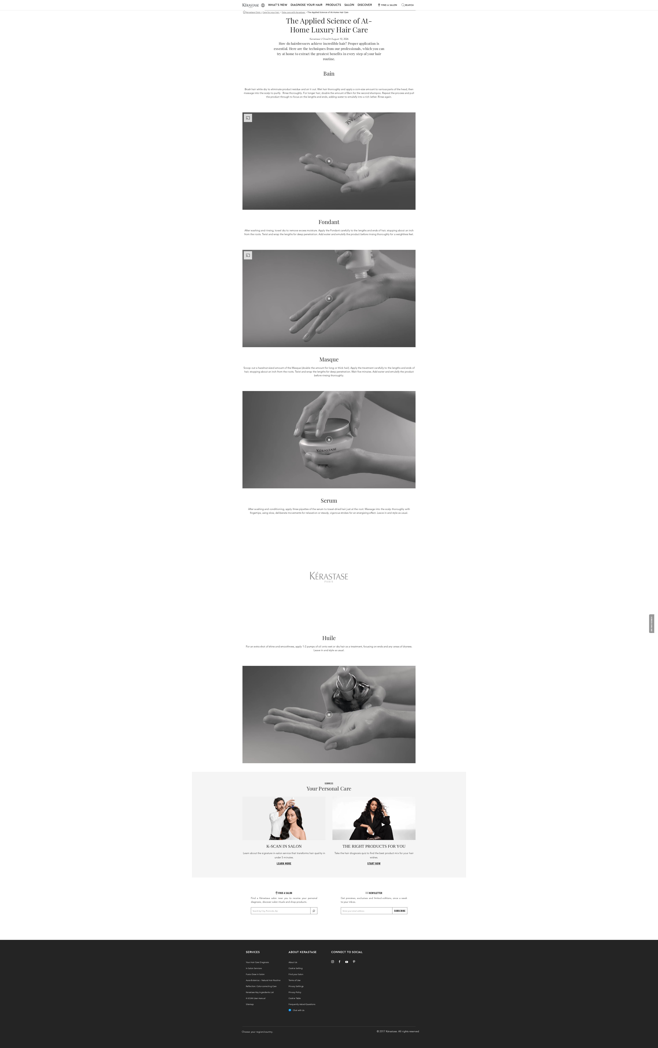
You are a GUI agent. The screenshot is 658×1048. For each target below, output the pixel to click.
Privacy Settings (296, 986)
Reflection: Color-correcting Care (261, 986)
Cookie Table (295, 998)
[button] (652, 623)
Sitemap (250, 1004)
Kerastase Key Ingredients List (260, 992)
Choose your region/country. (257, 1031)
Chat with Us (298, 1010)
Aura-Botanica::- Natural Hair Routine (263, 980)
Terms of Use (295, 980)
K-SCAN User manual (255, 998)
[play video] (329, 161)
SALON (349, 5)
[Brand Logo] (250, 6)
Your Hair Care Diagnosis (257, 962)
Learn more (284, 863)
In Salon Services (254, 968)
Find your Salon (296, 974)
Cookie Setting (295, 968)
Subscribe (399, 910)
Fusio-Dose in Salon (255, 974)
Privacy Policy (295, 992)
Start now (374, 863)
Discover (365, 5)
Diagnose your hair (306, 5)
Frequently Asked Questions (302, 1004)
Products (333, 5)
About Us (293, 962)
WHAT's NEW (277, 5)
